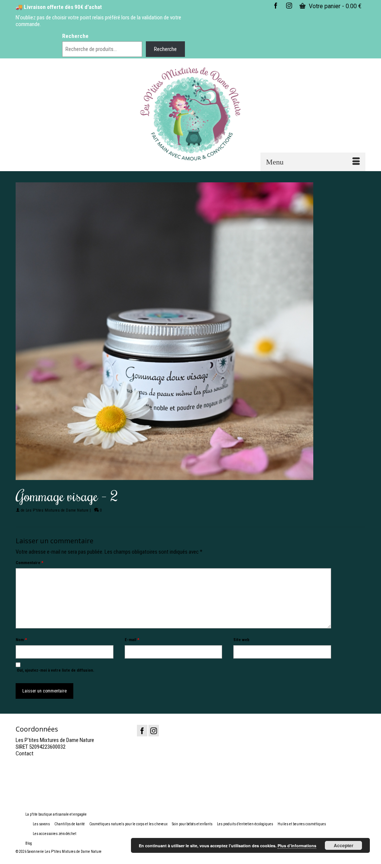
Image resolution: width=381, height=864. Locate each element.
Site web (241, 639)
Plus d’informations (297, 845)
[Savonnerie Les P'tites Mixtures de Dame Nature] (190, 114)
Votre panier (334, 6)
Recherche (75, 36)
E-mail (132, 639)
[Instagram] (153, 730)
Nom (21, 639)
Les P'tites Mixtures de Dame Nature (57, 510)
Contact (24, 753)
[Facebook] (142, 730)
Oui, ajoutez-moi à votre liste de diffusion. (55, 670)
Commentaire (29, 562)
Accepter (343, 845)
